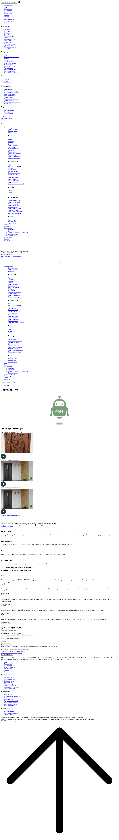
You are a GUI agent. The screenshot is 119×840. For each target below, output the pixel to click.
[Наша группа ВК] (1, 260)
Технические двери (10, 685)
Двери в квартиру (9, 679)
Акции (6, 662)
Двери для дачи (8, 682)
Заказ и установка (9, 667)
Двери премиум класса (11, 713)
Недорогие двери (9, 711)
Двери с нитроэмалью (10, 702)
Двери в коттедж (9, 684)
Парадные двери (9, 677)
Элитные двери (8, 714)
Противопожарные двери (11, 687)
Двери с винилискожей (11, 701)
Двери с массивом (9, 705)
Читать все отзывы (6, 623)
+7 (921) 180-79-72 (6, 651)
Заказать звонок (5, 256)
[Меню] (1, 123)
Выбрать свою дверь (7, 526)
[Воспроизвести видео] (3, 458)
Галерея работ (8, 664)
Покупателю (8, 665)
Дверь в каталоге (15, 460)
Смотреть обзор (5, 460)
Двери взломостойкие (10, 704)
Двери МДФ (8, 694)
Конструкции (8, 668)
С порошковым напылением (12, 696)
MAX (18, 638)
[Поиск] (19, 2)
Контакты (7, 672)
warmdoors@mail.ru (6, 118)
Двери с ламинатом (10, 698)
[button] (7, 254)
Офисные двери (9, 681)
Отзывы (6, 670)
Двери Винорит (9, 699)
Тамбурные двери (9, 688)
